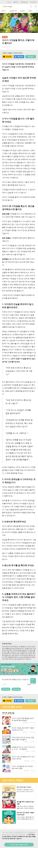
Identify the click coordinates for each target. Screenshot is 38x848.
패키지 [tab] (4, 11)
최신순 (34, 684)
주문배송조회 (24, 2)
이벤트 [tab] (30, 11)
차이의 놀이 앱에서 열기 (19, 844)
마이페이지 (33, 2)
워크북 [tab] (22, 11)
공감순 (29, 684)
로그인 (9, 2)
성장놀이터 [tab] (13, 11)
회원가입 (15, 2)
